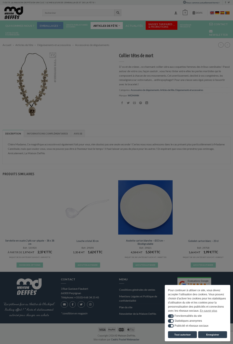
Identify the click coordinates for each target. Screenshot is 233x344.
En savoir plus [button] (208, 310)
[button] (171, 316)
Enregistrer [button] (212, 334)
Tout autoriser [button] (182, 334)
